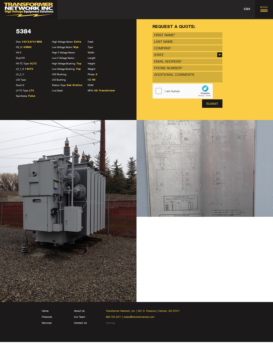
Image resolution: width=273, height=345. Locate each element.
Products (47, 316)
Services (47, 322)
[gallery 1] (68, 211)
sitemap (110, 322)
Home (45, 310)
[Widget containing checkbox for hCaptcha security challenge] (182, 91)
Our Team (79, 316)
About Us (79, 310)
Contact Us (80, 322)
